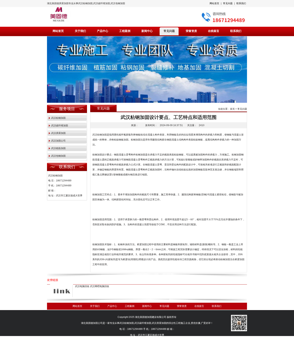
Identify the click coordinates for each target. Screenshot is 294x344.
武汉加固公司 (58, 140)
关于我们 (80, 31)
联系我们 (241, 3)
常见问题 (228, 3)
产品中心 (102, 31)
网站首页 (214, 3)
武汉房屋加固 (58, 133)
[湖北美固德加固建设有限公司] (147, 69)
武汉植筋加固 (58, 148)
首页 (232, 109)
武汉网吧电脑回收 (99, 286)
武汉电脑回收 (82, 286)
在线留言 (213, 31)
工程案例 (124, 31)
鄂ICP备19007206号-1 (151, 341)
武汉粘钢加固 (58, 118)
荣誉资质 (191, 31)
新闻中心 (147, 31)
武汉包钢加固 (58, 155)
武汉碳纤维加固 (59, 125)
